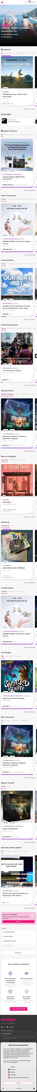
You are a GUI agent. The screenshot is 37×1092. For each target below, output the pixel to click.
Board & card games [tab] (7, 394)
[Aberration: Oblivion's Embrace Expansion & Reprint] (17, 414)
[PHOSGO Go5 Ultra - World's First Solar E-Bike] (17, 72)
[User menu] (32, 2)
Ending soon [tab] (20, 591)
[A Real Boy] (17, 480)
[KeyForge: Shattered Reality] (17, 676)
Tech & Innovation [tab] (9, 53)
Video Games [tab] (25, 394)
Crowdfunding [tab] (19, 199)
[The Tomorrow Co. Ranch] (17, 349)
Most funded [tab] (12, 591)
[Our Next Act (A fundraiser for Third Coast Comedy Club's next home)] (17, 284)
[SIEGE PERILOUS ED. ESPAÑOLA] (17, 546)
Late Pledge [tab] (27, 199)
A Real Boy (6, 502)
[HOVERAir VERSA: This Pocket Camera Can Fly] (17, 219)
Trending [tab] (4, 591)
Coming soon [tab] (5, 525)
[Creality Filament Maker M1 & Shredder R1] (17, 155)
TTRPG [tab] (17, 394)
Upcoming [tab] (10, 199)
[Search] (25, 2)
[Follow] (4, 496)
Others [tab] (32, 394)
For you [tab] (3, 199)
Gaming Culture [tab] (31, 53)
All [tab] (2, 53)
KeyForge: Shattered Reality (13, 698)
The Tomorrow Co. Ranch (12, 371)
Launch (18, 921)
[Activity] (29, 2)
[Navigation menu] (35, 2)
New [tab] (12, 525)
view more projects (29, 109)
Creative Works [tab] (20, 53)
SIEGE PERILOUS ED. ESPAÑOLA (14, 568)
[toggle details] (32, 105)
